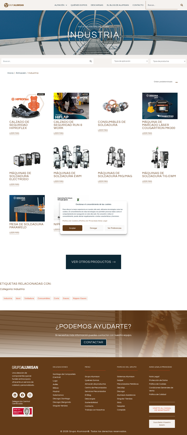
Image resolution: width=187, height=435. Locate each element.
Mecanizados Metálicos (128, 384)
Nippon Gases (80, 298)
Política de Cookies (70, 221)
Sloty (119, 402)
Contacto (138, 5)
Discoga (121, 391)
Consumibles (44, 298)
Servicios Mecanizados (95, 391)
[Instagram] (30, 395)
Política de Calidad (157, 394)
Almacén (59, 5)
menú (87, 367)
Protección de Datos (158, 380)
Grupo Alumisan (92, 377)
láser (18, 298)
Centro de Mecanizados (96, 388)
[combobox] (162, 5)
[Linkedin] (15, 395)
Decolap (121, 388)
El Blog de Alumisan (118, 5)
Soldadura (29, 298)
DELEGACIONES (60, 367)
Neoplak (121, 406)
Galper (120, 380)
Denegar (93, 228)
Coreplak (121, 410)
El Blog (88, 395)
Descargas (97, 5)
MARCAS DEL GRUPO (127, 367)
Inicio (81, 27)
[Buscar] (182, 5)
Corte (56, 298)
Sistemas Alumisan (125, 377)
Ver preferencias (114, 228)
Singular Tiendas (124, 399)
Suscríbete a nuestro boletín (162, 424)
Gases (66, 298)
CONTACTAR (93, 342)
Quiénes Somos (79, 5)
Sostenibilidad (91, 402)
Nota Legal (103, 221)
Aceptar (72, 228)
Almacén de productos (95, 384)
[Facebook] (22, 395)
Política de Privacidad (88, 221)
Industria (8, 298)
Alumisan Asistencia (126, 395)
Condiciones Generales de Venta (161, 389)
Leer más (14, 133)
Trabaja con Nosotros (95, 410)
